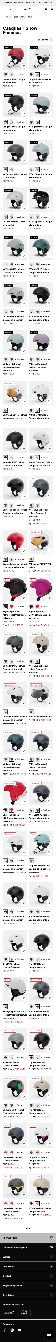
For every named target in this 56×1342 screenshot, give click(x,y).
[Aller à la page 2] (34, 1228)
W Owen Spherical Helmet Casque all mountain (12, 367)
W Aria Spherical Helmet (15, 415)
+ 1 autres (19, 74)
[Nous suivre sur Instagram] (12, 1330)
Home (5, 17)
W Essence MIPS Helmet (40, 716)
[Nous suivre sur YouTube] (19, 1330)
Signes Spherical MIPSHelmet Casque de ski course (14, 614)
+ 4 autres (19, 264)
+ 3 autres (19, 959)
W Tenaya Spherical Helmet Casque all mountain (38, 513)
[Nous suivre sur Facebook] (5, 1330)
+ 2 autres (19, 359)
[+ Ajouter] (23, 66)
